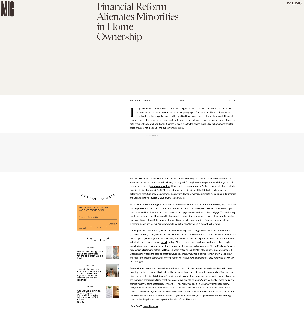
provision (183, 178)
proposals (139, 208)
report (164, 242)
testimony (148, 250)
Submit (113, 223)
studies (141, 268)
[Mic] (7, 8)
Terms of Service (110, 227)
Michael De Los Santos (142, 101)
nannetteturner (150, 306)
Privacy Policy (82, 228)
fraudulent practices (160, 186)
